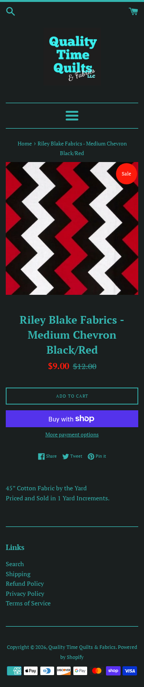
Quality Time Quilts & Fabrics (82, 647)
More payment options (72, 434)
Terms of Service (28, 603)
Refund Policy (25, 583)
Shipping (18, 574)
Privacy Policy (25, 593)
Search (15, 564)
